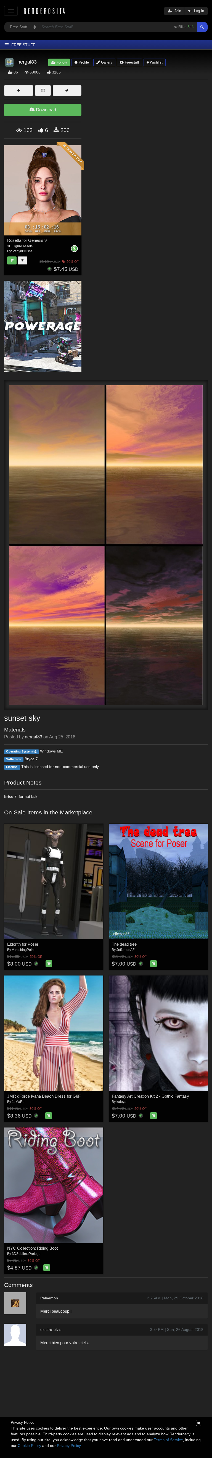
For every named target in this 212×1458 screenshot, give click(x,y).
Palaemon (49, 1298)
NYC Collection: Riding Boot (32, 1248)
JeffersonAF (125, 950)
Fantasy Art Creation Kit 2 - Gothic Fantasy (150, 1096)
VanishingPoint (23, 950)
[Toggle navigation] (11, 11)
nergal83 (33, 737)
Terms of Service (168, 1440)
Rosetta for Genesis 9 (27, 240)
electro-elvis (50, 1329)
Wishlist (156, 62)
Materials (15, 730)
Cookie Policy (29, 1445)
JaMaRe (18, 1102)
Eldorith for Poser (22, 944)
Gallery (106, 62)
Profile (83, 62)
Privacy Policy (69, 1445)
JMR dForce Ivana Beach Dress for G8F (44, 1096)
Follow (61, 62)
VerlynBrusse (23, 251)
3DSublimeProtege (26, 1254)
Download (45, 109)
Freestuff (131, 62)
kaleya (121, 1102)
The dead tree (124, 944)
